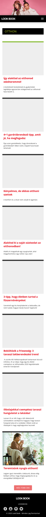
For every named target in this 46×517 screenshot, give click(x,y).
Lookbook (22, 504)
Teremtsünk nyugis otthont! (21, 468)
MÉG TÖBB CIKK (23, 488)
